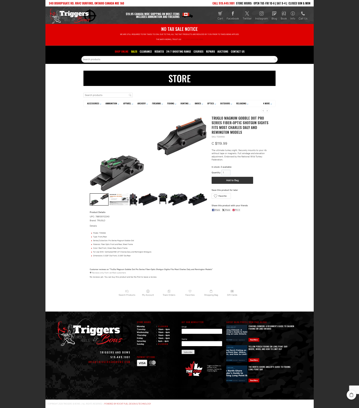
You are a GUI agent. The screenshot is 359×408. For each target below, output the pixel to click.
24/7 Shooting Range (178, 51)
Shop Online (121, 51)
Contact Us (237, 51)
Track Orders (169, 295)
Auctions (222, 51)
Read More (254, 339)
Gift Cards (232, 295)
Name (184, 339)
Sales (134, 51)
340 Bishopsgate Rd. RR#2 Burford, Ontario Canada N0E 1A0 (86, 3)
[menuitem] (263, 111)
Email (184, 326)
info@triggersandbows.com (109, 362)
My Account (148, 295)
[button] (267, 103)
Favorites (190, 295)
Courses (198, 51)
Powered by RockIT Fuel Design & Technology (127, 403)
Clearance (146, 51)
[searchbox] (179, 59)
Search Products (127, 295)
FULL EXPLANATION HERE (192, 39)
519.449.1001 (120, 357)
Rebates (159, 51)
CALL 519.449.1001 (223, 3)
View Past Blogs (258, 322)
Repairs (210, 51)
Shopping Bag (211, 295)
